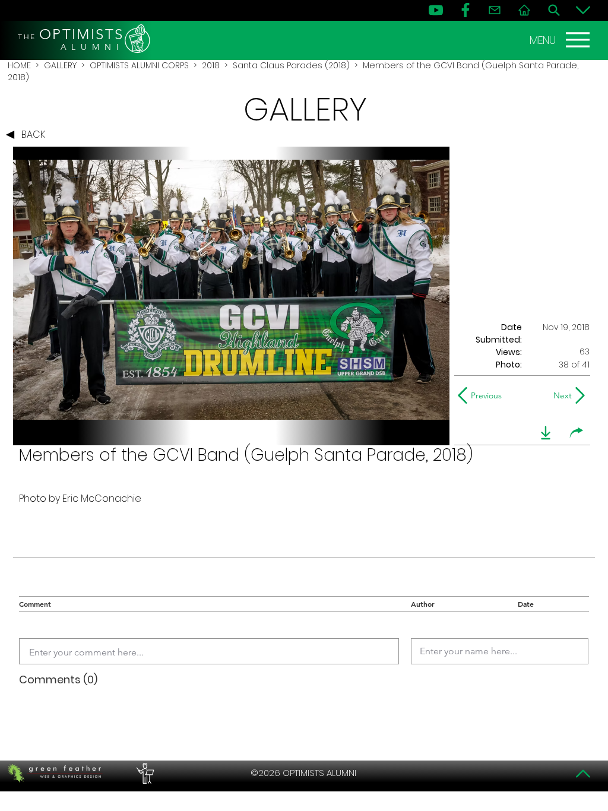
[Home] (524, 10)
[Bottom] (583, 10)
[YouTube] (436, 10)
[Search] (554, 10)
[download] (546, 433)
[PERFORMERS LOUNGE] (144, 773)
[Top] (583, 773)
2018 (211, 65)
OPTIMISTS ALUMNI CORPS (139, 65)
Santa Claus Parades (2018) (291, 65)
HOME (19, 65)
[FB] (465, 10)
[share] (576, 433)
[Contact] (494, 10)
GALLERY (60, 65)
